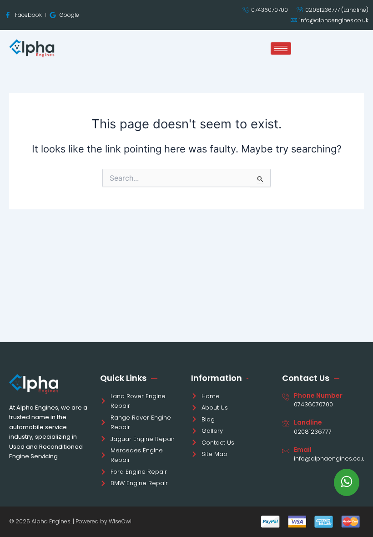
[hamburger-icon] (281, 48)
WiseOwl (120, 521)
